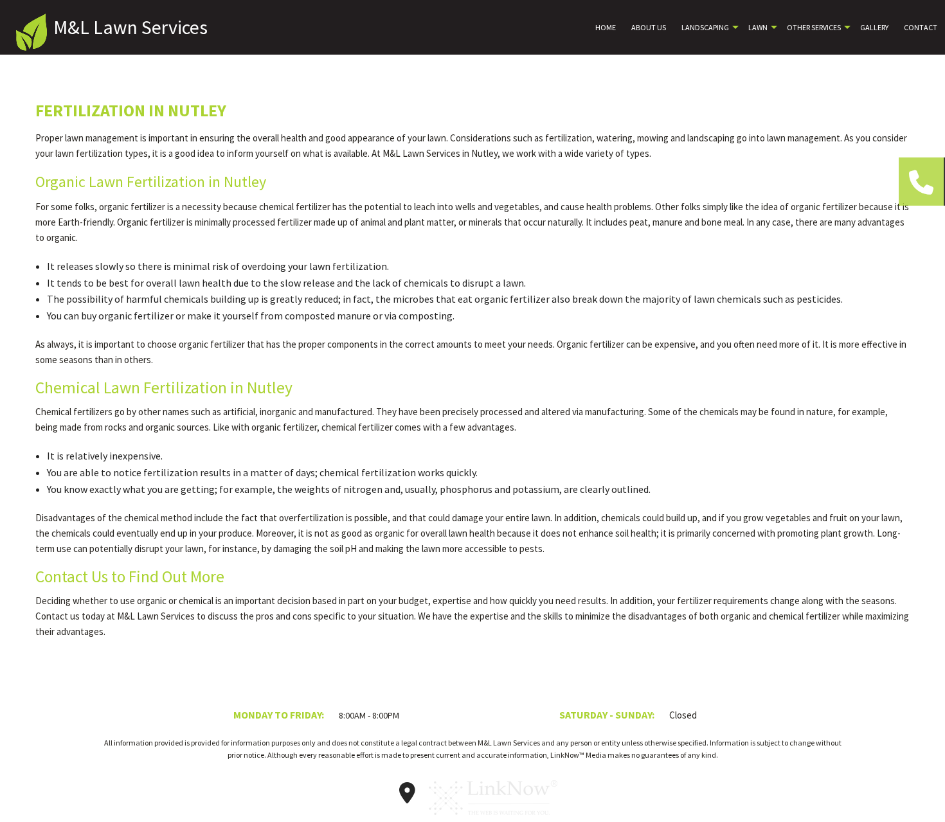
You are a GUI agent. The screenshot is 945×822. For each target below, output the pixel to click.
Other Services (814, 27)
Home (605, 27)
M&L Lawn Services (130, 27)
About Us (648, 27)
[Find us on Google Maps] (407, 797)
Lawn (758, 27)
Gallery (874, 27)
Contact (920, 27)
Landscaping (705, 27)
